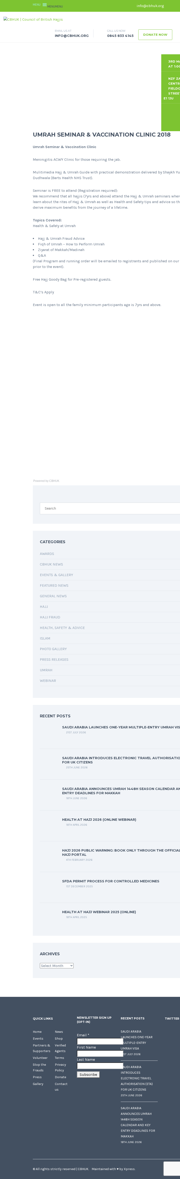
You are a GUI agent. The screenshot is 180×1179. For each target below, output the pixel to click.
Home (37, 1032)
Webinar (48, 680)
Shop (59, 1039)
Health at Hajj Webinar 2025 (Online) (99, 912)
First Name (86, 1047)
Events (38, 1039)
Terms (59, 1058)
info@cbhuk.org (150, 6)
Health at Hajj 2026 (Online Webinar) (99, 819)
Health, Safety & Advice (62, 627)
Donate (60, 1077)
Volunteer (40, 1058)
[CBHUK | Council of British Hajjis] (33, 19)
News (59, 1032)
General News (53, 596)
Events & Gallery (56, 575)
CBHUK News (51, 564)
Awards (47, 553)
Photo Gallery (53, 649)
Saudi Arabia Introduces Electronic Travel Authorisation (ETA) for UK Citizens (137, 1078)
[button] (55, 6)
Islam (45, 638)
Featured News (54, 585)
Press (37, 1077)
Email (83, 1035)
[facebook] (169, 6)
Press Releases (54, 659)
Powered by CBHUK (46, 481)
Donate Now (155, 34)
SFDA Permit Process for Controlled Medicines (110, 881)
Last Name (86, 1059)
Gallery (38, 1084)
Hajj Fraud (50, 617)
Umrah (46, 670)
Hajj (44, 606)
